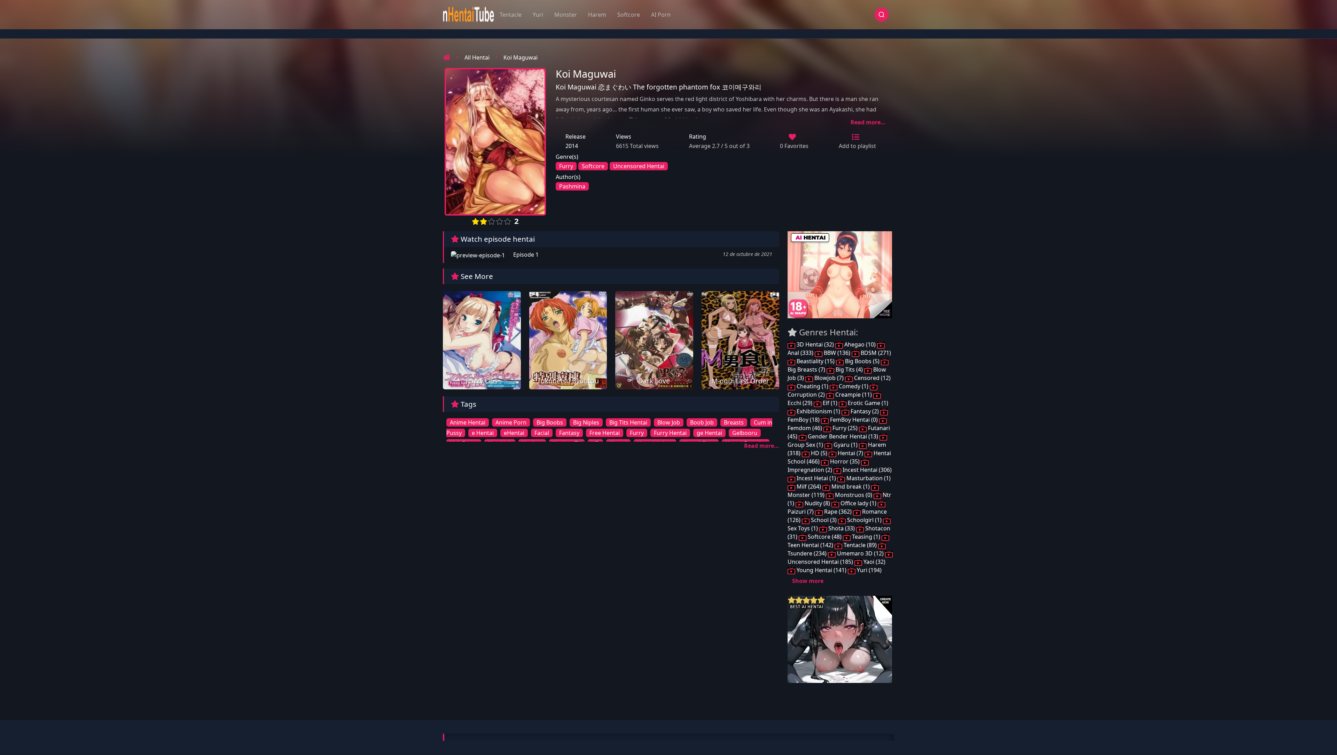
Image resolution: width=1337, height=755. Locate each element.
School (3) (824, 520)
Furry (566, 166)
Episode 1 (525, 254)
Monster (565, 14)
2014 (571, 146)
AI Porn (661, 14)
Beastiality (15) (815, 361)
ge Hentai (709, 433)
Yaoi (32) (873, 562)
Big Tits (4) (849, 369)
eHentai (514, 433)
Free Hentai (604, 433)
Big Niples (586, 422)
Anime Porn (510, 422)
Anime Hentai (467, 422)
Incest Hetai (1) (816, 478)
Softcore (628, 14)
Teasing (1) (866, 536)
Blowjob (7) (829, 378)
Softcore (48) (824, 536)
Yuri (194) (868, 570)
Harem (597, 14)
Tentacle (511, 14)
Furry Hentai (670, 433)
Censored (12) (872, 378)
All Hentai (477, 57)
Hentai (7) (850, 453)
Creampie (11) (853, 394)
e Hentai (483, 433)
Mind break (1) (850, 486)
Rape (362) (838, 511)
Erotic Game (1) (867, 403)
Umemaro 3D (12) (860, 553)
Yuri (538, 14)
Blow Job (668, 422)
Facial (541, 433)
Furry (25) (845, 428)
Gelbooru (744, 433)
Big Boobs (550, 422)
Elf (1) (830, 403)
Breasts (734, 422)
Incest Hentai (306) (866, 470)
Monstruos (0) (854, 495)
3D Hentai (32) (815, 344)
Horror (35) (845, 461)
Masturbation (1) (868, 478)
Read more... (868, 122)
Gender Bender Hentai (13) (842, 436)
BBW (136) (837, 353)
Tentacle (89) (860, 545)
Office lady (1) (858, 503)
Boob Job (702, 422)
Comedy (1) (853, 386)
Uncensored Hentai (638, 166)
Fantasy (569, 433)
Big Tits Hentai (628, 422)
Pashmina (572, 186)
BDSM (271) (875, 353)
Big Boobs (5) (862, 361)
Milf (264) (808, 486)
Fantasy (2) (864, 411)
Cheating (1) (812, 386)
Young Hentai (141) (821, 570)
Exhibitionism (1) (818, 411)
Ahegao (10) (860, 344)
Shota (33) (841, 528)
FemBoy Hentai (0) (854, 419)
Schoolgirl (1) (864, 520)
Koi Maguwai (520, 57)
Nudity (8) (817, 503)
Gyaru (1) (845, 445)
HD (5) (819, 453)
